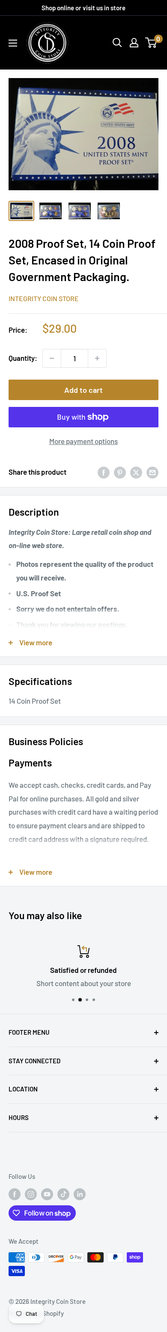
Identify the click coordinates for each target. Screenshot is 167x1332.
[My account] (134, 42)
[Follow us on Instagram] (31, 1193)
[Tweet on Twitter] (136, 472)
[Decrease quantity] (52, 358)
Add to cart (83, 390)
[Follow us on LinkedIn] (80, 1193)
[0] (151, 43)
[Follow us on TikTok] (63, 1193)
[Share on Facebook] (104, 472)
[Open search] (117, 42)
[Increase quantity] (97, 358)
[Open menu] (13, 43)
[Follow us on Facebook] (15, 1193)
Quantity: (23, 358)
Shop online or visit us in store (83, 8)
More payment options (83, 441)
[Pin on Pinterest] (120, 472)
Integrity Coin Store (44, 298)
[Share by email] (152, 472)
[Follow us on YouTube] (47, 1193)
